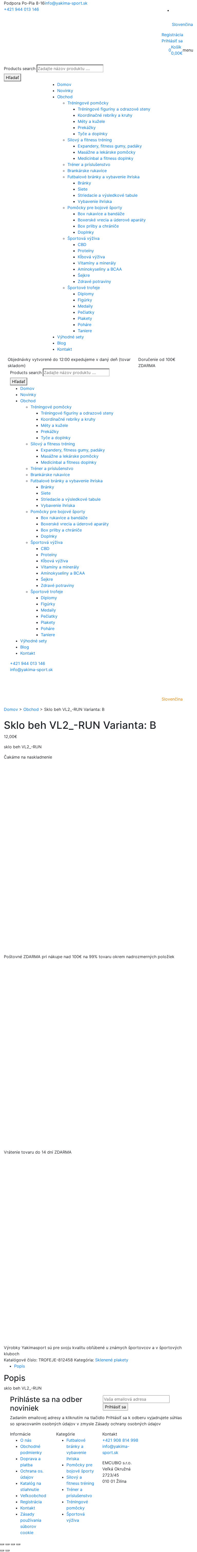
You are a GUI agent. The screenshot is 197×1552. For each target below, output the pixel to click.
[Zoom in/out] (2, 1544)
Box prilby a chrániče (98, 226)
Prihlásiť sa (172, 40)
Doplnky (86, 232)
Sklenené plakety (111, 1359)
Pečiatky (86, 312)
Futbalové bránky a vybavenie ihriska (103, 176)
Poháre (84, 324)
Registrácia (172, 34)
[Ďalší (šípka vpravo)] (7, 1550)
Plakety (85, 318)
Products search (19, 68)
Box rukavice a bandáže (101, 213)
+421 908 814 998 (120, 1440)
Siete (82, 189)
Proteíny (86, 250)
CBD (82, 244)
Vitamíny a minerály (97, 263)
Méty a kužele (91, 121)
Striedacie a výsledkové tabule (107, 195)
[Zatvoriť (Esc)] (18, 1544)
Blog (61, 343)
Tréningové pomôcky (88, 102)
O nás (25, 1440)
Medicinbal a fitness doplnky (105, 158)
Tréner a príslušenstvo (88, 164)
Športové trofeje (83, 287)
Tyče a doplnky (92, 133)
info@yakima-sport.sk (66, 3)
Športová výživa (83, 238)
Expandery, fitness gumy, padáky (110, 146)
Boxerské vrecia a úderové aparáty (112, 219)
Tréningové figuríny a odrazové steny (114, 109)
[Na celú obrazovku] (7, 1544)
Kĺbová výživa (91, 256)
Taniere (85, 330)
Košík (176, 47)
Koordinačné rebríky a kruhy (105, 115)
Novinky (65, 90)
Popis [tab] (19, 1366)
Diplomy (86, 293)
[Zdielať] (13, 1544)
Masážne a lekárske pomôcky (106, 152)
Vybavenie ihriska (95, 201)
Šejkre (84, 275)
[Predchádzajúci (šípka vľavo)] (2, 1550)
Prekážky (87, 127)
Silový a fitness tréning (89, 139)
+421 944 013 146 (21, 9)
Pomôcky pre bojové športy (94, 207)
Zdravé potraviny (94, 281)
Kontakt (64, 349)
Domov (64, 84)
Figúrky (85, 299)
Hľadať (12, 77)
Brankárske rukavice (87, 170)
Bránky (84, 182)
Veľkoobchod (33, 1495)
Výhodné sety (70, 336)
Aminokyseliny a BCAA (100, 269)
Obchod (65, 96)
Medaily (85, 306)
